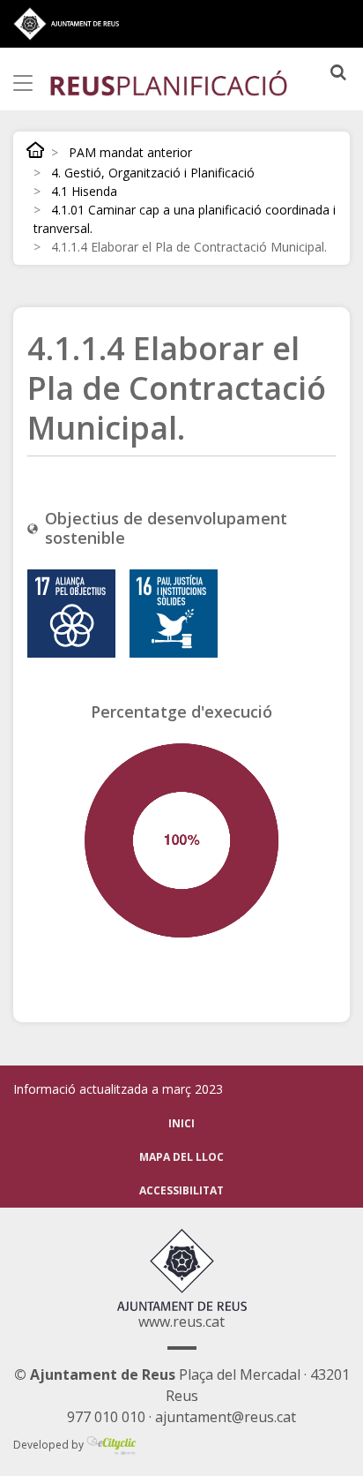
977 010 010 (106, 1417)
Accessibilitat (181, 1190)
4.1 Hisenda (84, 191)
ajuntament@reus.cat (225, 1417)
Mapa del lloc (181, 1156)
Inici (35, 149)
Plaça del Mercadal (157, 1374)
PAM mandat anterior (130, 152)
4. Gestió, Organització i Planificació (153, 172)
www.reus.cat (181, 1321)
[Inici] (168, 82)
